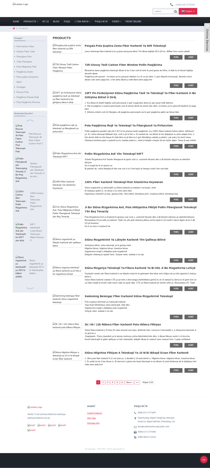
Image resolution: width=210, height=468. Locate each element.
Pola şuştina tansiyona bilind (27, 79)
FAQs (67, 21)
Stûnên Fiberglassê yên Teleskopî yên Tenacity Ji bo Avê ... (37, 170)
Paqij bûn (101, 21)
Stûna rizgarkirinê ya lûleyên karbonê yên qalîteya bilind (125, 239)
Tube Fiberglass (24, 61)
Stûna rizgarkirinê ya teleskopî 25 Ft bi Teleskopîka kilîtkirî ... (36, 267)
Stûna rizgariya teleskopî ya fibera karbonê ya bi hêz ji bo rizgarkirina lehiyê (140, 267)
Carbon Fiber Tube (25, 51)
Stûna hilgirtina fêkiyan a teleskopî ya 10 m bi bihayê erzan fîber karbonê (136, 352)
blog (56, 21)
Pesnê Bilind (133, 21)
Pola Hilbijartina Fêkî (26, 66)
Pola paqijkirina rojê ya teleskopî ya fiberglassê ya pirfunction (129, 125)
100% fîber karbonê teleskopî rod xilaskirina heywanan (124, 182)
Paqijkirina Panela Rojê (27, 97)
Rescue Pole (22, 92)
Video (115, 21)
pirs (176, 57)
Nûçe (45, 21)
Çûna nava (82, 21)
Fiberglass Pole (24, 56)
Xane (16, 21)
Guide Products (94, 413)
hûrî (190, 57)
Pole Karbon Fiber (25, 46)
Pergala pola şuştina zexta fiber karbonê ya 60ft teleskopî (125, 45)
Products (30, 21)
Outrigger (21, 87)
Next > (129, 382)
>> (137, 382)
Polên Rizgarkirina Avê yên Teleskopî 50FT (114, 153)
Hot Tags (91, 418)
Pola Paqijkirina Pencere (28, 102)
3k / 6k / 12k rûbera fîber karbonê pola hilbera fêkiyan (123, 324)
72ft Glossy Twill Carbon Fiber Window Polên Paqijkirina (123, 64)
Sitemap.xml (93, 423)
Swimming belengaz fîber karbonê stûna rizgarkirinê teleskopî (129, 296)
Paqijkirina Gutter (24, 72)
